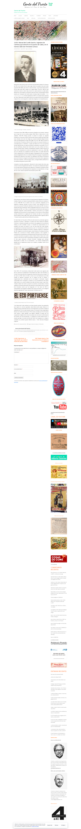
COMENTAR (26, 15)
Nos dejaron (36, 324)
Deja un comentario (29, 48)
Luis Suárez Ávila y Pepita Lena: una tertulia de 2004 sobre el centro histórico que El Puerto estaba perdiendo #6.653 (58, 703)
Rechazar (56, 825)
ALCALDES (20, 15)
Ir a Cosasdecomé (54, 564)
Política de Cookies (51, 18)
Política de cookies (35, 826)
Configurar (63, 825)
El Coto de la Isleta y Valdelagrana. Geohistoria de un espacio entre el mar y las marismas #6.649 (59, 721)
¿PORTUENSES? (55, 15)
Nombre (16, 364)
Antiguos (29, 324)
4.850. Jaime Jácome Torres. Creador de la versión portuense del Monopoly (58, 633)
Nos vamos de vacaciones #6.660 (57, 674)
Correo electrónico (18, 369)
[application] (59, 423)
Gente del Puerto (19, 11)
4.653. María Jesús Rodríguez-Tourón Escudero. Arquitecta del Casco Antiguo (59, 611)
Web (15, 373)
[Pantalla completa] (65, 427)
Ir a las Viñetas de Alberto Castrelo (59, 452)
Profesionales (41, 324)
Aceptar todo (49, 825)
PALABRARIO (39, 15)
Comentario (17, 352)
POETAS (50, 15)
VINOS (28, 18)
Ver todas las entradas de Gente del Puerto (26, 331)
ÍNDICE (15, 15)
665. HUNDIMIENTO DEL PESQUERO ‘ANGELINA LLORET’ (58, 601)
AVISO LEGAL (16, 382)
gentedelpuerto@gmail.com (56, 768)
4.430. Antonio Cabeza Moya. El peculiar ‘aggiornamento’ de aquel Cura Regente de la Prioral (58, 578)
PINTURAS (44, 15)
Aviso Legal (33, 18)
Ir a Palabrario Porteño (54, 639)
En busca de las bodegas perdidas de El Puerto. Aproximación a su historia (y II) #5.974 (59, 593)
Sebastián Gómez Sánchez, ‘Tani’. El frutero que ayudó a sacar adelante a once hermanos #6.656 (58, 689)
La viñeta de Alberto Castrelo (19, 18)
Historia (32, 324)
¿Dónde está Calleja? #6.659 (56, 677)
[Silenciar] (63, 427)
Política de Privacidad (42, 18)
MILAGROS (31, 15)
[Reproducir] (52, 427)
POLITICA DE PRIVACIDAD (43, 380)
